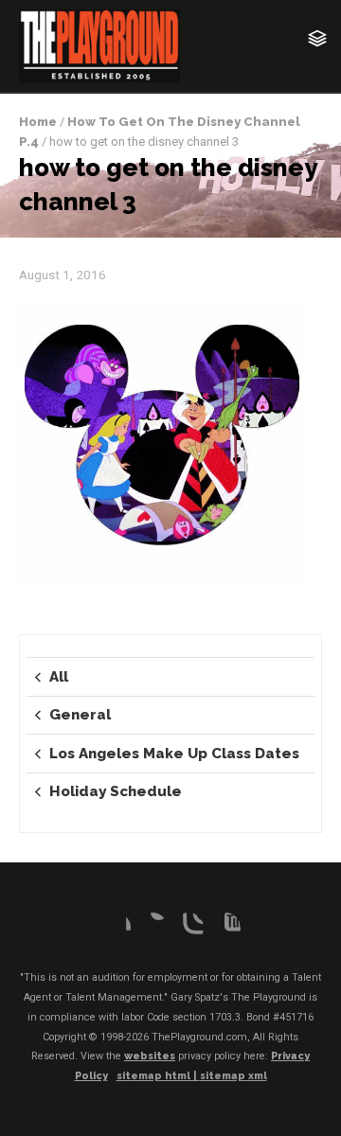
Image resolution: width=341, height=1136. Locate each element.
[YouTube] (225, 928)
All (58, 676)
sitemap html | (158, 1076)
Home (38, 122)
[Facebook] (115, 928)
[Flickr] (152, 928)
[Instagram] (188, 928)
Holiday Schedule (115, 791)
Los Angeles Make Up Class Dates (174, 753)
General (80, 714)
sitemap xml (233, 1076)
